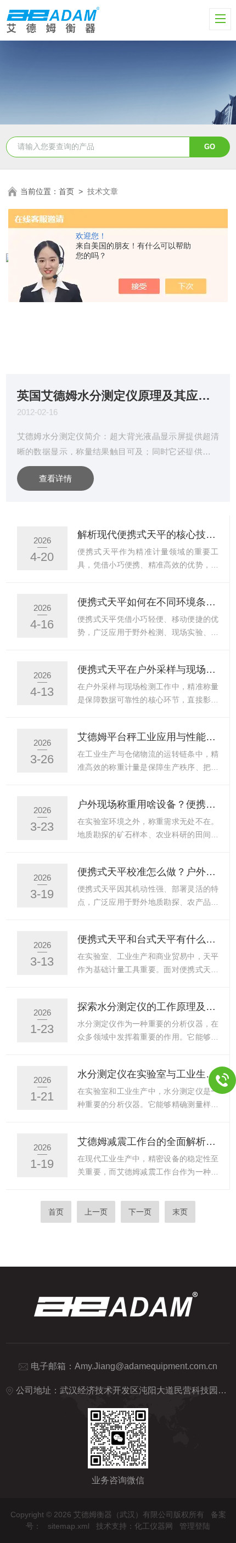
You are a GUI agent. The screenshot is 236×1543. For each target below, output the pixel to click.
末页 (180, 1211)
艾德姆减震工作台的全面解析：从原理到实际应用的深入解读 (147, 1141)
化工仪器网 (153, 1526)
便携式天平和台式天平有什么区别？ (147, 939)
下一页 (139, 1211)
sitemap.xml (68, 1526)
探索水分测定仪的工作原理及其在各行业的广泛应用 (147, 1006)
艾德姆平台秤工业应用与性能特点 (147, 736)
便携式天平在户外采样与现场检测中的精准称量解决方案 (147, 669)
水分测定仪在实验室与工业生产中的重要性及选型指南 (147, 1074)
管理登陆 (194, 1526)
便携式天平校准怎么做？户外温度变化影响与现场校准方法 (147, 871)
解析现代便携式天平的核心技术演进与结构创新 (147, 534)
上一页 (96, 1211)
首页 (66, 191)
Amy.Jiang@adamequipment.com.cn (146, 1366)
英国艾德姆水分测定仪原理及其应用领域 (118, 395)
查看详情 (55, 478)
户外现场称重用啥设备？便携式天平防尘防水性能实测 (147, 804)
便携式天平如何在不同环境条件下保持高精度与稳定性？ (147, 602)
